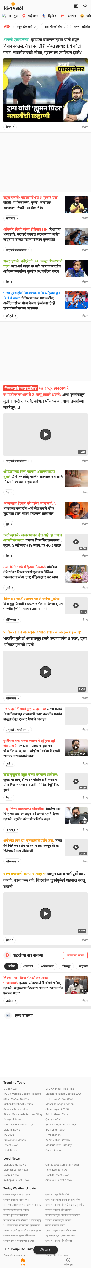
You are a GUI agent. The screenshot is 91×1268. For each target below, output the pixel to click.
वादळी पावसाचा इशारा (55, 1225)
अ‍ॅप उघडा (45, 1250)
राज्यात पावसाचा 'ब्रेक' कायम (16, 1199)
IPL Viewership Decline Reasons (22, 1093)
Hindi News (10, 1150)
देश (7, 282)
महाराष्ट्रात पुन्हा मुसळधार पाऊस (60, 1235)
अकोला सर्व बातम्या (75, 955)
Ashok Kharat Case (57, 1114)
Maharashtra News (14, 1164)
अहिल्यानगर (47, 966)
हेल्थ (8, 940)
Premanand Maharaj (15, 1139)
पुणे (7, 524)
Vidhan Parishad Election (18, 1104)
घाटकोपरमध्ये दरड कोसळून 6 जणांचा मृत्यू (22, 1220)
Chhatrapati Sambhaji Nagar (62, 1164)
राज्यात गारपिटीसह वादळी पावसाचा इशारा (22, 1230)
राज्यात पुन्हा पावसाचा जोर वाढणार (61, 1230)
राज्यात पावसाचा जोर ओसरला (59, 1240)
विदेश (8, 127)
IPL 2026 (8, 1134)
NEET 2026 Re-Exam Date (18, 1124)
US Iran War (10, 1088)
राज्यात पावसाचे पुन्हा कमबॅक (58, 1220)
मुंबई (8, 587)
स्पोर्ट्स (9, 316)
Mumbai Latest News (15, 1169)
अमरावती (28, 966)
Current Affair (53, 1119)
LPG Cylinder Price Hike (60, 1088)
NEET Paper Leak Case (59, 1098)
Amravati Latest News (59, 1180)
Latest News (10, 1145)
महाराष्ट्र (10, 218)
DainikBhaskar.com (14, 1255)
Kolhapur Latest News (16, 1180)
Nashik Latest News (57, 1174)
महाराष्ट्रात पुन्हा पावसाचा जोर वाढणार (63, 1215)
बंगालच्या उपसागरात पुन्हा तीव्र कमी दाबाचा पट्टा (23, 1204)
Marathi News (11, 1129)
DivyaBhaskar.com (57, 1255)
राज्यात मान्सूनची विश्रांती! (57, 1194)
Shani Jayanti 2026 (57, 1109)
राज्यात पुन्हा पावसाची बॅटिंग (15, 1215)
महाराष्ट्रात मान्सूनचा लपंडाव (16, 1209)
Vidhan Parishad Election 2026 (64, 1093)
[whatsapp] (78, 127)
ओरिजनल (11, 619)
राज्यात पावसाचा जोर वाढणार (58, 1209)
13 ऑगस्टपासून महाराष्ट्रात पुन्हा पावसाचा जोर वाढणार (23, 1225)
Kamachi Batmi (12, 1119)
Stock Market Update (16, 1098)
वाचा (23, 1264)
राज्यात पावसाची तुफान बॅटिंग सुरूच (19, 1235)
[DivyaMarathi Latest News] (13, 7)
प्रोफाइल (68, 1264)
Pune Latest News (56, 1169)
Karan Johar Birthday (58, 1139)
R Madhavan (53, 1134)
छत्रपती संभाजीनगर (16, 250)
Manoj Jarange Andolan (60, 1104)
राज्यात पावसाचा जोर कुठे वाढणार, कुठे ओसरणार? (65, 1204)
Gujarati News (54, 1150)
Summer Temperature (16, 1109)
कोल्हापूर (66, 966)
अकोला (11, 966)
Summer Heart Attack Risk (61, 1124)
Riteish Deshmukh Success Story (23, 1114)
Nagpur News (11, 1174)
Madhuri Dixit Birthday (59, 1145)
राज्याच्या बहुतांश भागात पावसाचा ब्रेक (63, 1199)
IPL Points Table (55, 1129)
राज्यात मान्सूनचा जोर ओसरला (17, 1194)
